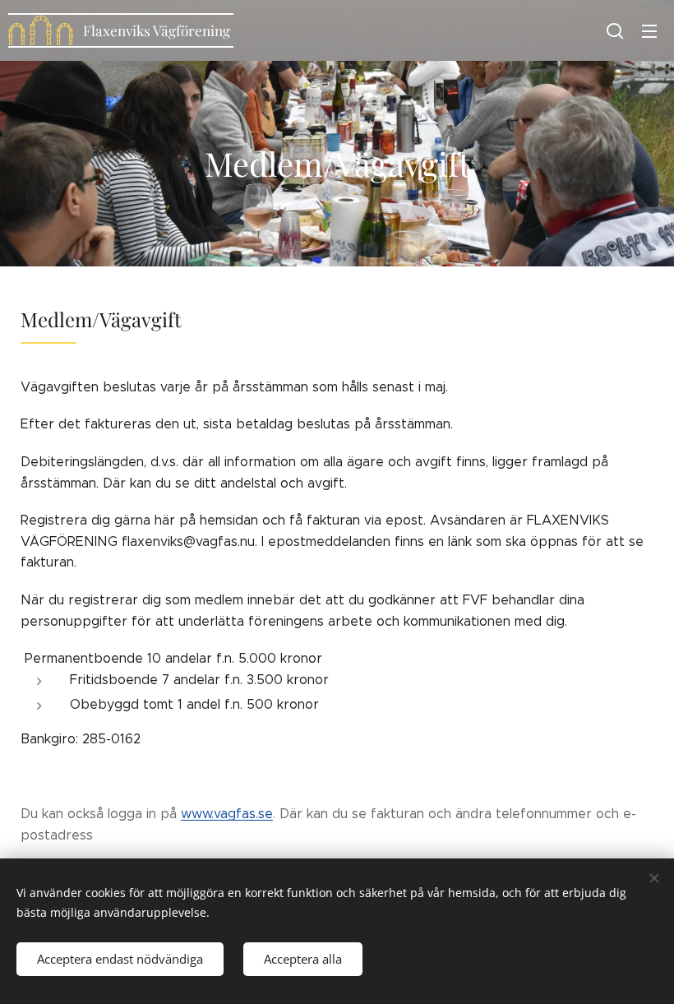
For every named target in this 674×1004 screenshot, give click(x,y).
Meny (649, 30)
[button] (615, 30)
